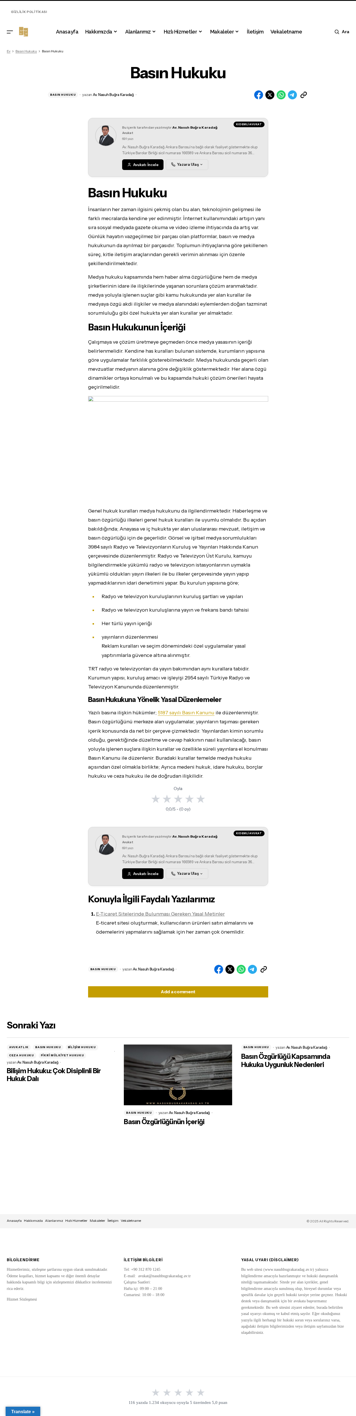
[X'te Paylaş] (269, 94)
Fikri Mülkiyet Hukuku (62, 1055)
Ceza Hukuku (21, 1055)
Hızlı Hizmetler (76, 1220)
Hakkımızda (33, 1220)
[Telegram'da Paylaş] (292, 94)
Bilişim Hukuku (82, 1047)
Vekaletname (131, 1220)
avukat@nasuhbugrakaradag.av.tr (164, 1276)
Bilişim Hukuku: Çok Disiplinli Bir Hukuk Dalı (54, 1075)
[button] (10, 31)
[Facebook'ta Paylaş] (258, 94)
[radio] (156, 799)
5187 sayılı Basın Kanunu (186, 713)
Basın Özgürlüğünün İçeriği (164, 1122)
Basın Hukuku (26, 51)
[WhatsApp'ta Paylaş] (281, 94)
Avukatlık (18, 1047)
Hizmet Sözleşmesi (22, 1299)
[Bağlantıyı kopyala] (303, 94)
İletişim (113, 1220)
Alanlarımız (54, 1220)
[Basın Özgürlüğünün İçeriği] (178, 1074)
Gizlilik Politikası (29, 12)
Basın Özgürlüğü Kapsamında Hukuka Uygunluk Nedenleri (285, 1061)
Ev (8, 51)
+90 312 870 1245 (145, 1269)
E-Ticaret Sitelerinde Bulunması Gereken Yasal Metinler (160, 914)
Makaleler (97, 1220)
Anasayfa (14, 1220)
